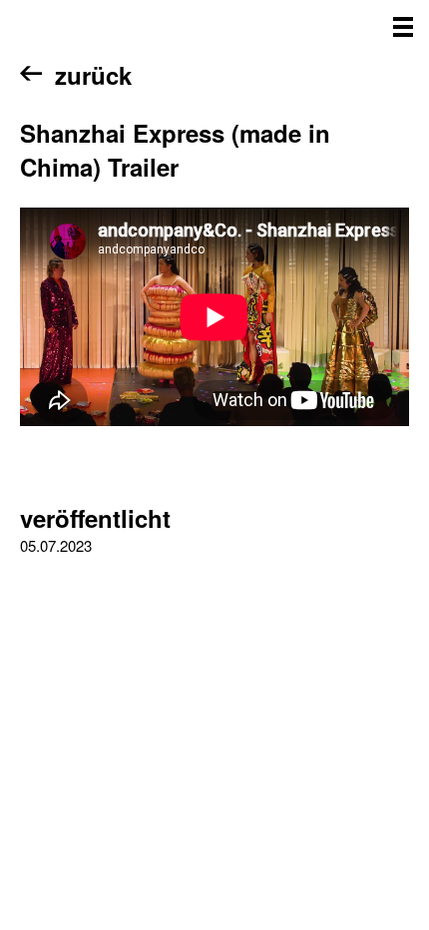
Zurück (93, 75)
